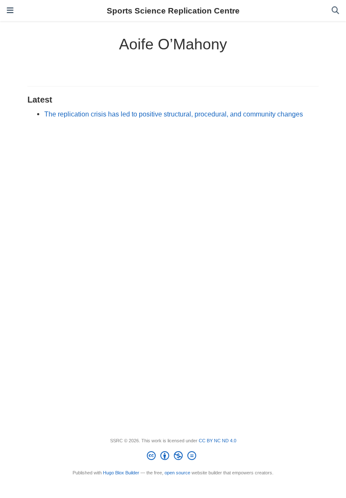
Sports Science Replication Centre (173, 10)
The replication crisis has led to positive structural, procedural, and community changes (173, 114)
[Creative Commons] (173, 457)
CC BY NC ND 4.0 (217, 440)
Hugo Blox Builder (121, 472)
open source (177, 472)
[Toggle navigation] (10, 10)
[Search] (335, 11)
